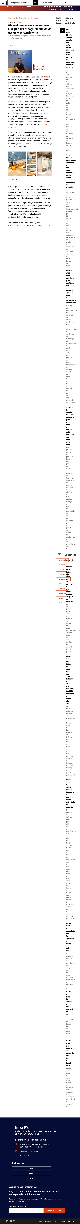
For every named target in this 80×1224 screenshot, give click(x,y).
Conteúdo (34, 18)
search (35, 2)
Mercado (69, 566)
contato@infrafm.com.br (29, 1151)
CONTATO (59, 9)
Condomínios (63, 565)
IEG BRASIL (67, 7)
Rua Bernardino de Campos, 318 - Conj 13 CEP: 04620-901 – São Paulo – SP (34, 1145)
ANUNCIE (51, 9)
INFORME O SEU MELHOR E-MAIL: (17, 1206)
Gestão (61, 603)
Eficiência (62, 588)
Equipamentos (63, 579)
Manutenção (63, 593)
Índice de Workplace (21, 18)
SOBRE (46, 7)
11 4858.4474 (24, 1156)
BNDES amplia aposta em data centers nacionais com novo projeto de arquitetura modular (70, 50)
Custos (61, 598)
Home (10, 18)
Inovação (62, 574)
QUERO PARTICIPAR (54, 1210)
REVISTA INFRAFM (56, 7)
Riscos (61, 584)
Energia (61, 569)
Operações (69, 270)
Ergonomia (62, 560)
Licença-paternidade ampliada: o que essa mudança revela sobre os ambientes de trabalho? (71, 172)
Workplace (69, 155)
